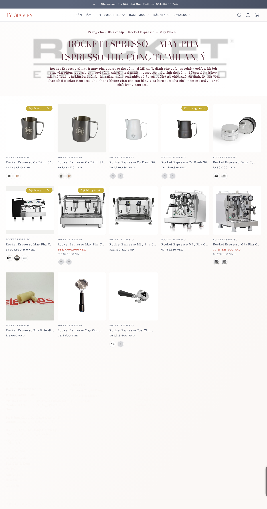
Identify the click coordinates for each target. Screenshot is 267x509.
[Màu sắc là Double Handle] (120, 344)
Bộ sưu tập (116, 32)
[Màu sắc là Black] (9, 176)
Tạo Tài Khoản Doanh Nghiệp (158, 389)
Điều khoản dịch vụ (220, 504)
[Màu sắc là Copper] (17, 176)
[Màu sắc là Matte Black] (216, 176)
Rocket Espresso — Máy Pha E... (153, 32)
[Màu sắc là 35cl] (113, 176)
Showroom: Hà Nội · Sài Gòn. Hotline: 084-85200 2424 (133, 4)
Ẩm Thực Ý (14, 474)
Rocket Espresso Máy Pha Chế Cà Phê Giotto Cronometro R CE (237, 244)
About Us (78, 385)
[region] (133, 4)
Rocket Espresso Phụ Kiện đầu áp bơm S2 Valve (30, 330)
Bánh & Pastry (17, 458)
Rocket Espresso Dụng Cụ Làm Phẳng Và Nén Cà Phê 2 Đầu (235, 162)
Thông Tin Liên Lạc (86, 396)
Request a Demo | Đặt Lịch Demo (161, 400)
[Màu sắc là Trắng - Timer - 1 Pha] (17, 258)
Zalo (74, 407)
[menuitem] (101, 385)
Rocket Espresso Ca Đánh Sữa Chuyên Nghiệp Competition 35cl (30, 162)
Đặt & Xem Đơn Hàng (216, 389)
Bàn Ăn (11, 480)
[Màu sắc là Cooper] (69, 176)
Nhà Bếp (12, 485)
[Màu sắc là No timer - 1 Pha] (24, 258)
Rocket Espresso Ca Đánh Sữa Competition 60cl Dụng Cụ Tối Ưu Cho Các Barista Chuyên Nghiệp (81, 162)
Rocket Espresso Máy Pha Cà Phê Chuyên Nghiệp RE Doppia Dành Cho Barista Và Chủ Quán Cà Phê (81, 244)
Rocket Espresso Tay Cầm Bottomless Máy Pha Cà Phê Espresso (80, 330)
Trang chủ (96, 32)
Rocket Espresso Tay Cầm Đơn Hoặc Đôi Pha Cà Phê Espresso (130, 330)
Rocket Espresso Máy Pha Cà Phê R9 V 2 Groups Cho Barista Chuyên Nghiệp (132, 244)
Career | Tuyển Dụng (87, 390)
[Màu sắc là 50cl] (120, 176)
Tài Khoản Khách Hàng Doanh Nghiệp (230, 394)
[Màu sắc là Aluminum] (224, 176)
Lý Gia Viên (26, 504)
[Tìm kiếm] (239, 15)
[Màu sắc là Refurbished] (69, 262)
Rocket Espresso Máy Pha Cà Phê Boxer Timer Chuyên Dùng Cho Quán (29, 244)
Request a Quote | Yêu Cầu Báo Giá (162, 394)
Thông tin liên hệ (249, 504)
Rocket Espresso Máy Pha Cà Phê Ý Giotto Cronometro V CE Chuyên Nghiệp (185, 244)
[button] (239, 15)
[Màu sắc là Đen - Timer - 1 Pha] (9, 258)
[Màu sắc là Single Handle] (113, 344)
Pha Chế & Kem (18, 463)
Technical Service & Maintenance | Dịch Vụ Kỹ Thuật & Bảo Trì (163, 407)
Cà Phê (11, 469)
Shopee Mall (80, 401)
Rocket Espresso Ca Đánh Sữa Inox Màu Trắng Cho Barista (133, 162)
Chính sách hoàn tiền (147, 504)
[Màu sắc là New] (61, 262)
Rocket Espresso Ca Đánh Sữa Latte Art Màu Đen (185, 162)
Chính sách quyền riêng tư (184, 504)
